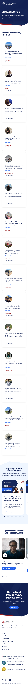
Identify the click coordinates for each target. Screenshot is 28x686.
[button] (4, 516)
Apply (4, 644)
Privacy (4, 646)
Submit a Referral (7, 641)
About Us (5, 636)
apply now (14, 607)
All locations (6, 649)
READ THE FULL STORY (8, 568)
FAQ (3, 633)
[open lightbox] (13, 548)
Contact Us (5, 638)
